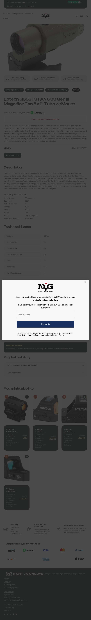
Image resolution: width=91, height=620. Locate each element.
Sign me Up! (45, 324)
